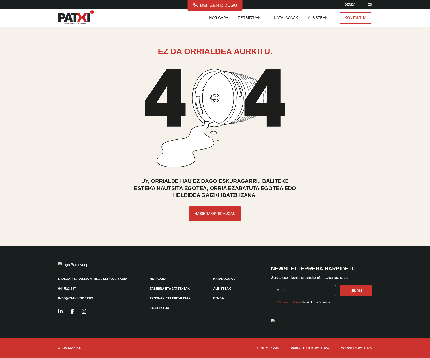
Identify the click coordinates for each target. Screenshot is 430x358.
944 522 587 (67, 288)
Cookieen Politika (356, 348)
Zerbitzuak (249, 18)
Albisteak (318, 18)
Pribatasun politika (288, 302)
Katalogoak (286, 18)
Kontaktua (356, 18)
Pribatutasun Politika (310, 348)
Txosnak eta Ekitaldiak (170, 298)
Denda (350, 4)
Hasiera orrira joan (215, 214)
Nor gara (218, 18)
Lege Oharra (268, 348)
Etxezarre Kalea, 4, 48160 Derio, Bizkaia (92, 279)
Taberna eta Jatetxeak (170, 288)
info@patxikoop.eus (75, 298)
